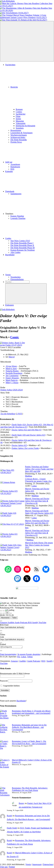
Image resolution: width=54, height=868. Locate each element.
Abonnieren (5, 618)
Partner (12, 867)
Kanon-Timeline (17, 216)
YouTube (42, 622)
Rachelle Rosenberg (14, 373)
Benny (21, 803)
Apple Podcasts (21, 622)
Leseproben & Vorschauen (21, 133)
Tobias (30, 657)
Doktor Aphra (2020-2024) (11, 390)
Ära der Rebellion (7, 414)
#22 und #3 (26, 430)
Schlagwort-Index (17, 137)
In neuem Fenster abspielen (29, 654)
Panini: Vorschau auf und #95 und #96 (39, 469)
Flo (18, 657)
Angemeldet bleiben (11, 686)
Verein (8, 275)
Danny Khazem (12, 378)
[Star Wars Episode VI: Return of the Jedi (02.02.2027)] (23, 20)
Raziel (9, 816)
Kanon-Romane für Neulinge (22, 250)
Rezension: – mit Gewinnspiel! (29, 742)
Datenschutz (48, 864)
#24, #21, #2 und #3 (26, 425)
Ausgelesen (15, 164)
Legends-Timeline (17, 218)
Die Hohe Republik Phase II (22, 245)
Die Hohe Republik (18, 140)
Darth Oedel (12, 828)
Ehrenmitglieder (17, 279)
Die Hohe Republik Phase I (21, 243)
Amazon (3, 622)
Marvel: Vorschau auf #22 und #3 (37, 522)
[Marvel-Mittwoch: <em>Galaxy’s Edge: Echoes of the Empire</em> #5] (5, 773)
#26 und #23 (28, 435)
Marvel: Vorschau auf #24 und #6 (37, 500)
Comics (19, 112)
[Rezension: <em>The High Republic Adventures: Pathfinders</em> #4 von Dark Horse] (5, 797)
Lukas (34, 486)
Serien (18, 119)
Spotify (35, 622)
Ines (26, 528)
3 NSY (19, 414)
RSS (12, 169)
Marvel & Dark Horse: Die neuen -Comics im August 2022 (39, 545)
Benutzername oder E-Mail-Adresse (15, 673)
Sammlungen (15, 194)
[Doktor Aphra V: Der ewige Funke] (13, 345)
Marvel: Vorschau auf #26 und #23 (39, 512)
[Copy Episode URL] (1, 642)
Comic (14, 337)
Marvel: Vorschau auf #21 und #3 (37, 532)
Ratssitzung (15, 167)
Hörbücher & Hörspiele (25, 126)
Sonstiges (20, 128)
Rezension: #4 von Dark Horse (30, 789)
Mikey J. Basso (12, 382)
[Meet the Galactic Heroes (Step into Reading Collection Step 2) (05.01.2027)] (27, 6)
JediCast (8, 162)
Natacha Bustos (12, 371)
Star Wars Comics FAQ (20, 241)
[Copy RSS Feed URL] (1, 630)
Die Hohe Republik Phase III (22, 248)
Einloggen (9, 305)
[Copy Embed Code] (1, 650)
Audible (11, 622)
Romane (19, 109)
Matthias (28, 476)
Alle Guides (15, 252)
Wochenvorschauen (18, 135)
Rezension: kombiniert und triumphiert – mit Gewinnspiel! (31, 712)
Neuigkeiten (15, 277)
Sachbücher (20, 114)
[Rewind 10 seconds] (4, 613)
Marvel (12, 357)
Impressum (36, 864)
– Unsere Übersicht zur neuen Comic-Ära (38, 480)
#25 (19, 445)
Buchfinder (10, 255)
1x (7, 613)
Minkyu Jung (11, 368)
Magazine (20, 121)
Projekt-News (16, 142)
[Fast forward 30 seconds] (11, 613)
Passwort (3, 681)
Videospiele (20, 123)
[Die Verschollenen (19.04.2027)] (14, 13)
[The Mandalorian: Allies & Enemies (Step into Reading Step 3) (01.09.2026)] (27, 10)
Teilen (14, 618)
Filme (18, 116)
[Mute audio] (1, 613)
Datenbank (9, 191)
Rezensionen (15, 130)
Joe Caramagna (12, 375)
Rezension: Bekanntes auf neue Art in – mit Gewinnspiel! (29, 727)
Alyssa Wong (11, 366)
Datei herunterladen (8, 654)
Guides (8, 238)
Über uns (4, 867)
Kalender (9, 171)
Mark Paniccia (12, 380)
